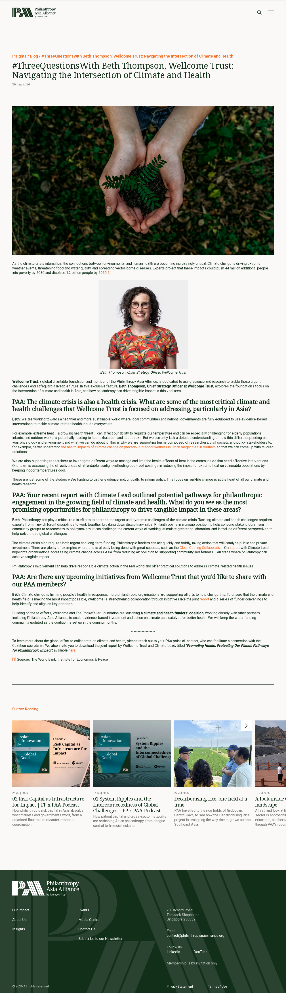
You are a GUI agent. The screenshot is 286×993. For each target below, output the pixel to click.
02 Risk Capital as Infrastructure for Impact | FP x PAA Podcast (48, 801)
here (72, 650)
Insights (19, 56)
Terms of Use (217, 986)
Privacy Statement (180, 986)
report (235, 548)
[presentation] (235, 725)
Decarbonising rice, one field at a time (210, 801)
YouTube (201, 952)
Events (83, 910)
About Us (19, 920)
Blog (34, 56)
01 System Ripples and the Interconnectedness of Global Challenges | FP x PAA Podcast (127, 804)
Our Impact (20, 910)
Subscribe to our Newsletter (100, 939)
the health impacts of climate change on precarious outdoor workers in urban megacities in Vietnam (138, 447)
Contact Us (86, 929)
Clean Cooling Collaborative (201, 548)
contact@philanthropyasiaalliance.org (195, 935)
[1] (108, 273)
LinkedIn (173, 952)
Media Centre (88, 920)
